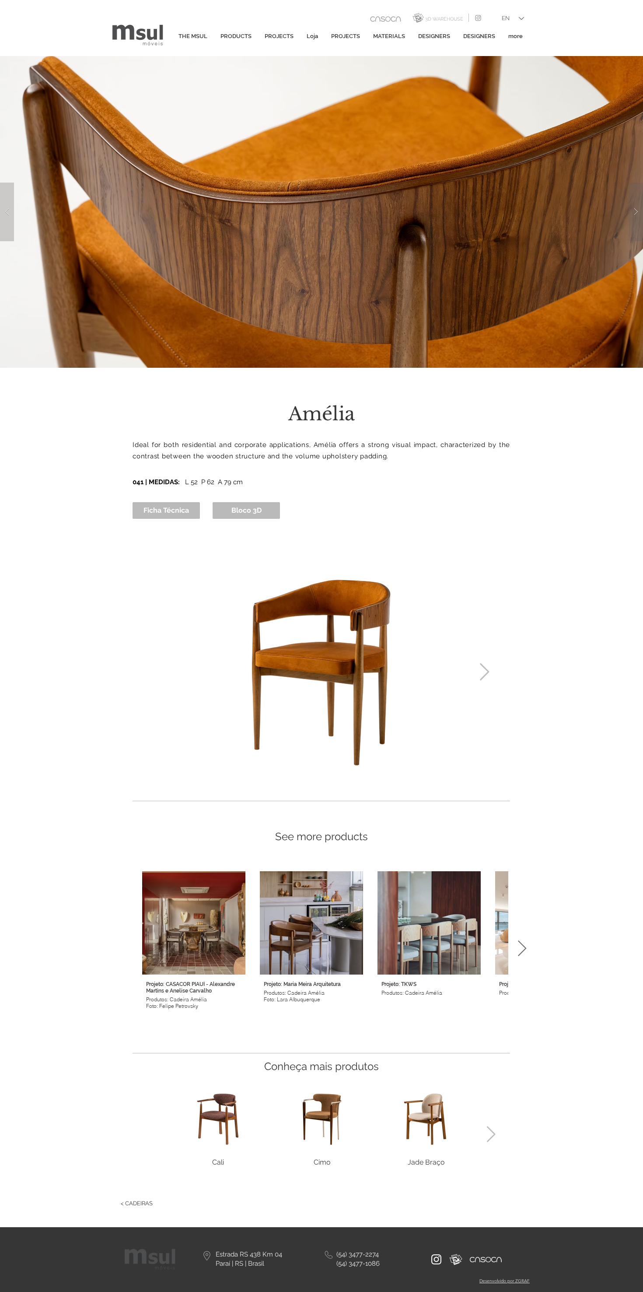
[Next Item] (484, 672)
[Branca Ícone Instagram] (436, 1259)
